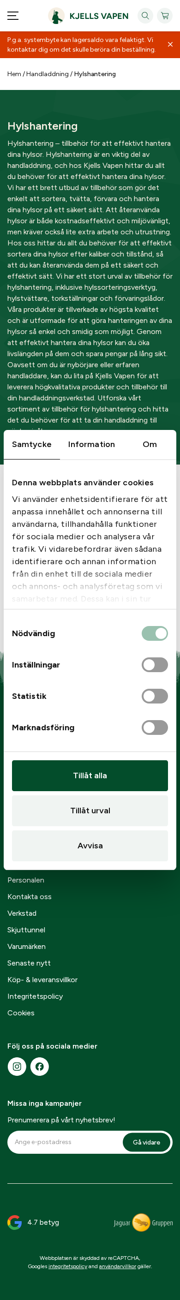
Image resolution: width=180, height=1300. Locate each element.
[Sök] (145, 16)
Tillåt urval (90, 810)
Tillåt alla (90, 775)
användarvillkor (117, 1266)
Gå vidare (146, 1142)
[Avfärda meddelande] (170, 44)
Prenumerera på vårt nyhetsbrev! (61, 1119)
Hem (14, 74)
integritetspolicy (67, 1266)
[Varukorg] (165, 16)
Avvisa (90, 846)
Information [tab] (91, 444)
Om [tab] (150, 444)
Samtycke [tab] (32, 444)
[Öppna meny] (13, 16)
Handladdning (47, 74)
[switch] (155, 665)
